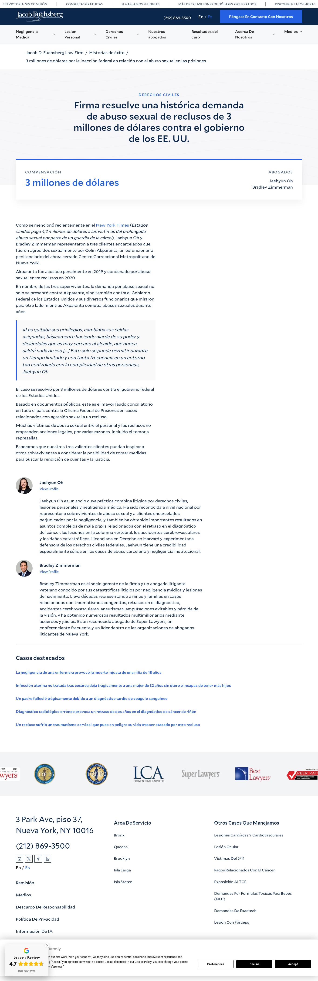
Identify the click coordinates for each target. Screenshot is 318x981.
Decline (254, 964)
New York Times (112, 225)
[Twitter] (29, 859)
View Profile (49, 489)
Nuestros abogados (157, 34)
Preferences (215, 964)
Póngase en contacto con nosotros (261, 16)
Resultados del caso (205, 34)
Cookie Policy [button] (143, 962)
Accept (293, 964)
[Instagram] (19, 859)
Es (210, 16)
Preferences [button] (55, 966)
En (200, 16)
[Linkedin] (47, 859)
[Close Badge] (47, 945)
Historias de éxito (107, 52)
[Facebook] (38, 859)
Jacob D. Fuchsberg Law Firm (55, 52)
